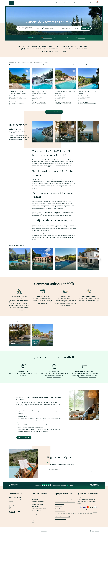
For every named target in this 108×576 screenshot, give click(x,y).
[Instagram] (10, 512)
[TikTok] (17, 512)
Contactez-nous (16, 508)
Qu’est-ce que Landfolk (88, 494)
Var (34, 62)
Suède (12, 303)
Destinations (35, 515)
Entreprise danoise (47, 37)
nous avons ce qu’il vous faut (87, 377)
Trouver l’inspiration (65, 3)
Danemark (13, 302)
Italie (17, 302)
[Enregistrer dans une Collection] (27, 71)
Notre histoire (58, 498)
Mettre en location (74, 3)
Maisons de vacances (12, 62)
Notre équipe (58, 506)
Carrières (57, 508)
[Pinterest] (14, 512)
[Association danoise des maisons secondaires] (94, 485)
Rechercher (85, 28)
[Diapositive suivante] (28, 79)
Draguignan (38, 62)
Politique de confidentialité (62, 517)
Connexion (97, 3)
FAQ (13, 505)
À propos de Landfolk (64, 494)
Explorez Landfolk (39, 494)
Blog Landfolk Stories (38, 510)
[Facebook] (12, 512)
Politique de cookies (60, 519)
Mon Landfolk (35, 506)
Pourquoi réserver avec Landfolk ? (64, 500)
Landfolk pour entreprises (39, 508)
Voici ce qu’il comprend (53, 377)
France (19, 62)
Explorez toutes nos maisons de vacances (85, 65)
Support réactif (81, 37)
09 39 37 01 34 (15, 498)
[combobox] (28, 28)
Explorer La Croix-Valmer (54, 112)
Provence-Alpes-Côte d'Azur (27, 62)
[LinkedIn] (19, 512)
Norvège (26, 302)
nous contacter (19, 310)
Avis (33, 522)
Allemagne (17, 303)
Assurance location (60, 511)
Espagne (25, 303)
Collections (35, 513)
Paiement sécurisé (37, 518)
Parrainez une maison (38, 501)
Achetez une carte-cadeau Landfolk (65, 502)
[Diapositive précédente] (10, 79)
